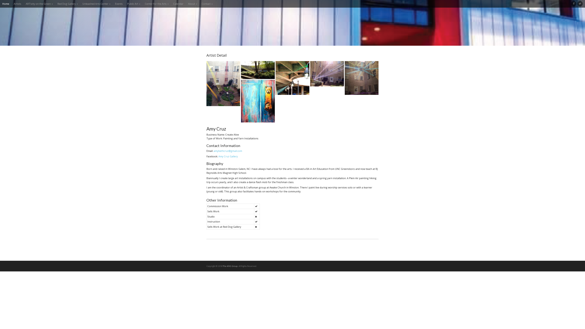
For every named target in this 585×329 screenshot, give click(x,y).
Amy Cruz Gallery (228, 156)
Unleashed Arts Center (95, 3)
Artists (17, 3)
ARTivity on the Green (38, 3)
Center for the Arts (156, 3)
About (192, 3)
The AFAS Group (230, 266)
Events (119, 3)
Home (5, 3)
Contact (206, 3)
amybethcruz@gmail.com (228, 151)
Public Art (133, 3)
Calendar (178, 3)
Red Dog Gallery (66, 3)
